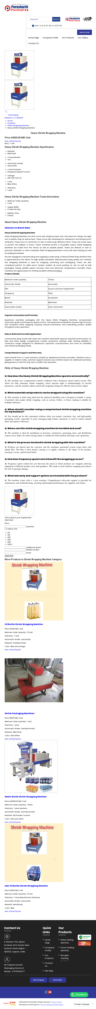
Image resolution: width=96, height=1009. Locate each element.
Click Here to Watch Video (17, 228)
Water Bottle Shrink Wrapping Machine (26, 796)
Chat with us (81, 995)
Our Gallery (83, 37)
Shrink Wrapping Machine (18, 125)
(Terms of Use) (56, 1002)
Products (11, 123)
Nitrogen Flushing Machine (65, 958)
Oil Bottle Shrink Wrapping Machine (24, 624)
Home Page (33, 37)
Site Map (49, 970)
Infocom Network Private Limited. (51, 1005)
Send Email (84, 32)
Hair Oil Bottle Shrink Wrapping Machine (26, 885)
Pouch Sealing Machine (67, 949)
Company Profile (50, 37)
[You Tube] (50, 993)
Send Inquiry (13, 115)
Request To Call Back (14, 117)
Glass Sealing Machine (67, 941)
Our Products (68, 37)
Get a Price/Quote (13, 141)
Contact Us (33, 43)
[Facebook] (46, 993)
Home (10, 121)
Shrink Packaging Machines (19, 713)
